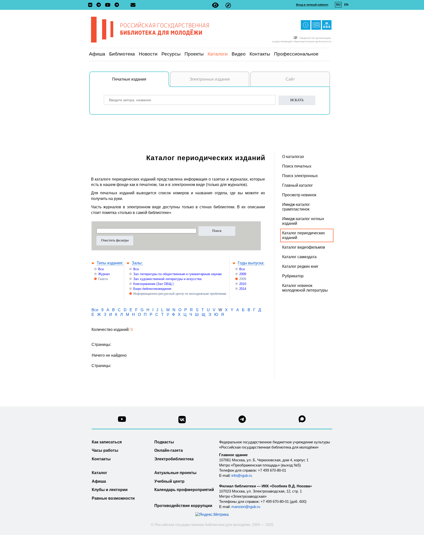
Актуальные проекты (175, 473)
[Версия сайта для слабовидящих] (215, 5)
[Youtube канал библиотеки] (122, 420)
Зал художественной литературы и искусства (167, 279)
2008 (242, 274)
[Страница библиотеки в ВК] (182, 421)
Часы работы (105, 450)
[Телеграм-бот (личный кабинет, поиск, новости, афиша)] (117, 5)
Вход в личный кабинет (312, 4)
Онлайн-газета (168, 450)
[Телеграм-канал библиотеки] (99, 5)
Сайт (290, 79)
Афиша (97, 53)
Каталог (99, 473)
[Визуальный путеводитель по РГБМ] (228, 5)
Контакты (260, 53)
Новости (148, 53)
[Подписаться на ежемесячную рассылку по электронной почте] (133, 4)
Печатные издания (129, 79)
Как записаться (107, 442)
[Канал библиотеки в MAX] (302, 420)
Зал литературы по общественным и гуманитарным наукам (177, 274)
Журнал (104, 274)
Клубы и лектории (110, 490)
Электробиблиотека (174, 459)
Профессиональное (296, 53)
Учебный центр (169, 481)
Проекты (194, 53)
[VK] (91, 5)
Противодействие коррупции (183, 506)
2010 (242, 284)
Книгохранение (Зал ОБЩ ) (153, 284)
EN (346, 4)
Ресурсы (171, 53)
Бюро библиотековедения (152, 289)
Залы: (137, 263)
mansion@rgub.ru (245, 507)
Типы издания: (110, 263)
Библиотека (122, 53)
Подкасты (164, 442)
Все (101, 269)
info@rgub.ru (241, 475)
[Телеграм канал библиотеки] (242, 420)
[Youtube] (109, 5)
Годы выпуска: (251, 263)
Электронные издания (209, 79)
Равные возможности (113, 498)
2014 (242, 289)
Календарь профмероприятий (184, 490)
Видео (239, 53)
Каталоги (218, 53)
